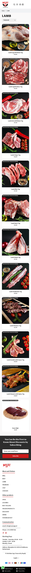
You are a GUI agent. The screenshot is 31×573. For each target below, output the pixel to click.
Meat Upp (12, 553)
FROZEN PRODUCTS (8, 509)
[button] (14, 4)
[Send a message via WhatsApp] (3, 567)
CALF (3, 488)
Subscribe (15, 456)
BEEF (3, 479)
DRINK (4, 515)
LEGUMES (5, 503)
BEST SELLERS (6, 505)
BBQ (3, 476)
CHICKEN (5, 491)
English (15, 558)
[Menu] (25, 4)
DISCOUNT (5, 512)
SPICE (4, 499)
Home (3, 10)
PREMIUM (5, 485)
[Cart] (19, 4)
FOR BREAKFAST (7, 518)
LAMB (8, 10)
